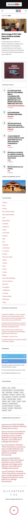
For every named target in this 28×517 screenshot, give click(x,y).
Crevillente (5, 223)
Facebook (5, 361)
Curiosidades (5, 232)
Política (4, 269)
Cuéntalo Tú (5, 226)
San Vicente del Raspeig (8, 278)
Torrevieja (5, 293)
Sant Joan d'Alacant (7, 281)
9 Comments (10, 118)
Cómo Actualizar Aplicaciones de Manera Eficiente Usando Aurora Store (14, 426)
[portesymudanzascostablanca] (14, 71)
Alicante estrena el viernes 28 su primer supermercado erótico (15, 125)
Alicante (9, 121)
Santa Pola (5, 284)
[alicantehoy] (14, 4)
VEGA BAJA (5, 299)
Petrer (4, 266)
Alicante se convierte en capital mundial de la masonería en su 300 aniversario (15, 155)
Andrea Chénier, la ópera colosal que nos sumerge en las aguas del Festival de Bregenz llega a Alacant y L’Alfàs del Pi (13, 331)
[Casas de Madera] (14, 187)
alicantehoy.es (14, 492)
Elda (3, 241)
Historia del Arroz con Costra (15, 168)
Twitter (5, 356)
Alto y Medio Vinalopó (8, 211)
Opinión (9, 110)
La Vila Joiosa (6, 248)
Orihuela (4, 263)
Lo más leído (5, 251)
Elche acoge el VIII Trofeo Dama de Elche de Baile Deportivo (11, 36)
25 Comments (10, 107)
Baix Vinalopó (6, 220)
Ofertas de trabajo (7, 257)
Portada (9, 88)
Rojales (4, 275)
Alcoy (4, 205)
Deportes (14, 30)
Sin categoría (5, 287)
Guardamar (5, 245)
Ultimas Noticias (6, 296)
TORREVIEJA (6, 290)
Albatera (4, 202)
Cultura (4, 229)
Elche (3, 238)
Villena (4, 302)
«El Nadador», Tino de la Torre (10, 336)
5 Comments (10, 147)
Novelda (4, 254)
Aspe (3, 217)
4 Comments (10, 172)
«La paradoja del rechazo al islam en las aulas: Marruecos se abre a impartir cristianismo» (15, 139)
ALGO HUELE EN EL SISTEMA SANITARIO (14, 113)
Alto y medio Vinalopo (8, 214)
